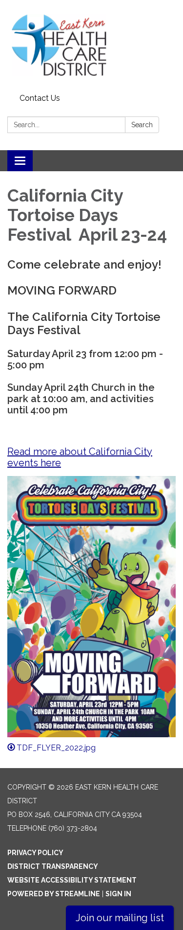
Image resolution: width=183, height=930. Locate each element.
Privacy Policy (35, 853)
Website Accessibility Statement (72, 880)
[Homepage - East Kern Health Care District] (91, 45)
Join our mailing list (120, 918)
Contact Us (40, 98)
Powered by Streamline (53, 894)
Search (142, 125)
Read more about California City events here (79, 457)
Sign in (118, 894)
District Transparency (52, 866)
